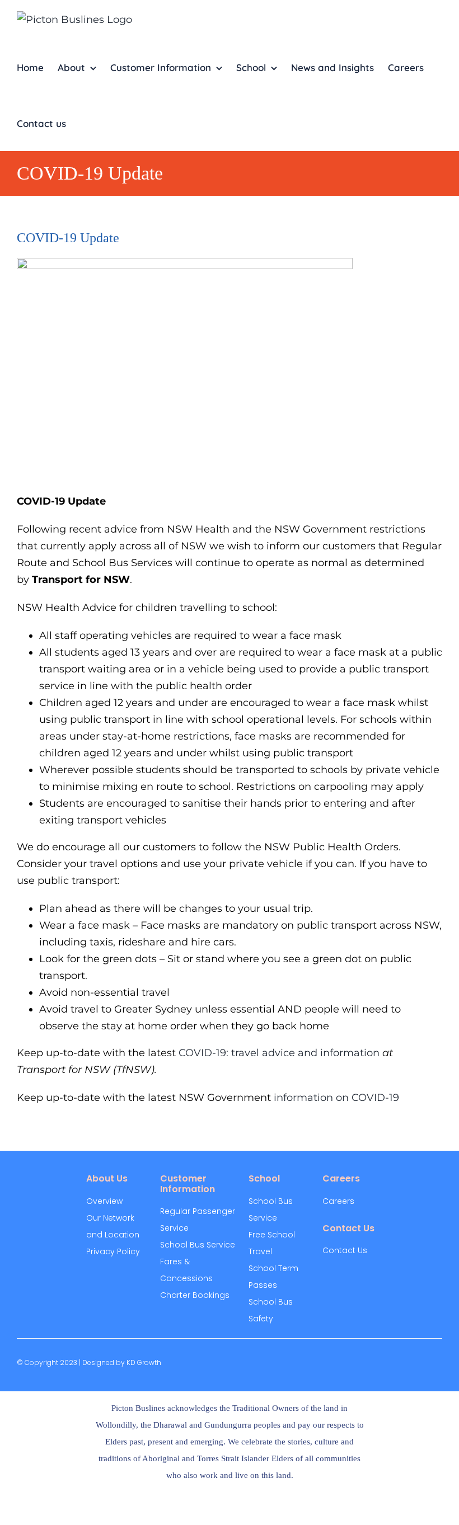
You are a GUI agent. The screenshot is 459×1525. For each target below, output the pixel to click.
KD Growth (144, 1362)
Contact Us (344, 1250)
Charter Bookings (195, 1295)
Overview (104, 1201)
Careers (338, 1201)
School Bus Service (197, 1244)
